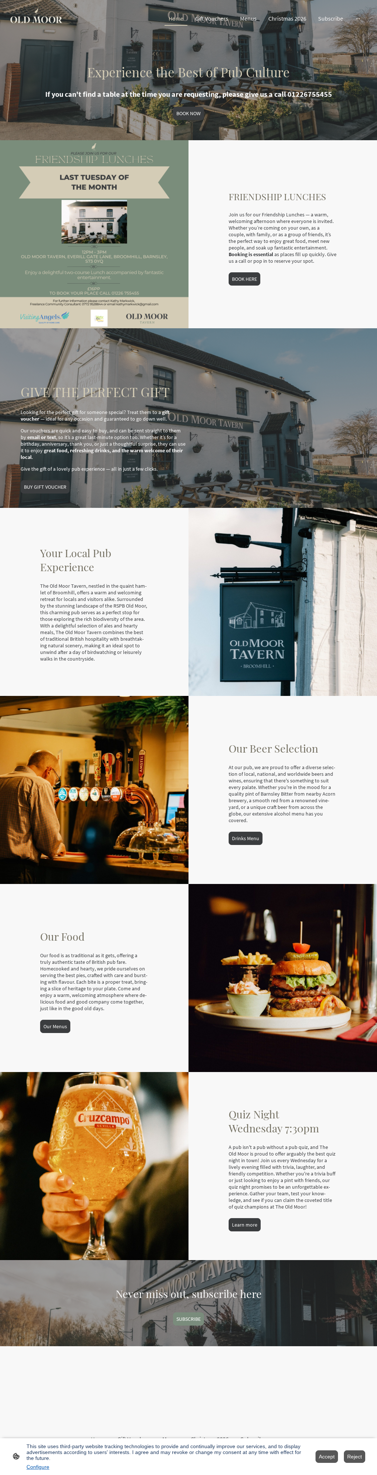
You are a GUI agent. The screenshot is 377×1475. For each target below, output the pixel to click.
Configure (38, 1467)
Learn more (244, 1224)
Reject (354, 1457)
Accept (327, 1457)
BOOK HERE (244, 279)
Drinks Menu (245, 838)
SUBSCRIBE (188, 1319)
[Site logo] (36, 19)
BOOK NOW (188, 113)
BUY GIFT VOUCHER (45, 487)
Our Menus (55, 1026)
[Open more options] (357, 18)
